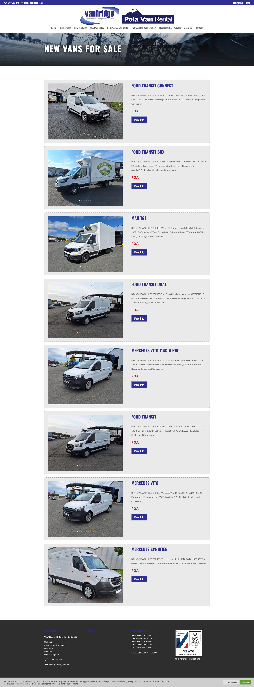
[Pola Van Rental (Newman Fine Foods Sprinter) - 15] (85, 602)
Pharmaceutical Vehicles (170, 28)
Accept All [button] (245, 682)
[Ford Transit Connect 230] (85, 138)
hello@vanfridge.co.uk (59, 664)
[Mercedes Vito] (85, 536)
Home (53, 28)
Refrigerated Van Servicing (144, 28)
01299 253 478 (55, 659)
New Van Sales (80, 28)
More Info (139, 120)
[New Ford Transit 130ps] (85, 337)
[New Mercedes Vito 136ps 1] (85, 403)
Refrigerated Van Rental (117, 28)
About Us (188, 28)
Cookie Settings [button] (231, 682)
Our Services (65, 28)
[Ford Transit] (85, 470)
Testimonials (237, 3)
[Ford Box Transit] (85, 205)
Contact (199, 28)
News (248, 3)
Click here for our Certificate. (188, 659)
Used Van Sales (97, 28)
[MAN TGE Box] (85, 271)
